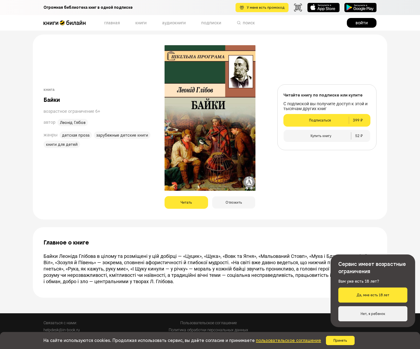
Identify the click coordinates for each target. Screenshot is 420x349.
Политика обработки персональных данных (208, 330)
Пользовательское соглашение (208, 323)
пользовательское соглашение (288, 340)
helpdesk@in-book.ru (62, 330)
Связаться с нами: (60, 323)
